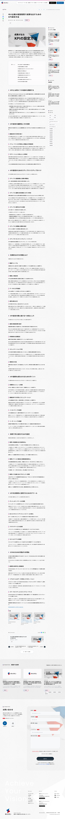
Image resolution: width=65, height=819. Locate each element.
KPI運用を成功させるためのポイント (24, 75)
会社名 (33, 710)
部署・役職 (34, 723)
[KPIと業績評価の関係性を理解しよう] (39, 615)
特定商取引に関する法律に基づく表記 (51, 812)
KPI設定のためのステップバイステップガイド (25, 68)
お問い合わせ (30, 801)
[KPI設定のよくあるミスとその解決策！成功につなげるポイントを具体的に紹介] (26, 615)
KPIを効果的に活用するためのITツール (24, 79)
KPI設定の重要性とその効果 (22, 66)
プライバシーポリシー (35, 751)
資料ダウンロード (31, 803)
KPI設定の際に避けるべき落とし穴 (24, 73)
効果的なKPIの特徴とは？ (22, 71)
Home (39, 9)
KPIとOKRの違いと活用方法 (14, 620)
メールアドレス (35, 729)
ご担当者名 (34, 716)
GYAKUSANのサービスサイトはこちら (15, 607)
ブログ (44, 9)
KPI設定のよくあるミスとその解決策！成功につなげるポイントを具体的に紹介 (26, 621)
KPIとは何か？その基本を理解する (24, 64)
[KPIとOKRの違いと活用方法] (14, 615)
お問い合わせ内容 (35, 735)
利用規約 (48, 764)
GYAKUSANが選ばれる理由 (22, 81)
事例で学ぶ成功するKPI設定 (22, 77)
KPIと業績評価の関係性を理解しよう (39, 620)
